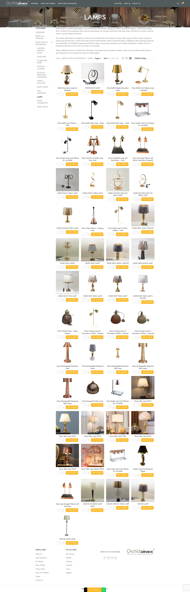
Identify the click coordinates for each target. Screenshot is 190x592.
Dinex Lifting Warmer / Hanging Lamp (92, 229)
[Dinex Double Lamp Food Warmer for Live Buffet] (142, 109)
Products (69, 565)
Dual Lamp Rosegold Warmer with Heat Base (67, 505)
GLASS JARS (41, 56)
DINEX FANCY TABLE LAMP (67, 193)
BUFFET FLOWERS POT (42, 102)
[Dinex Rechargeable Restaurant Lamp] (67, 352)
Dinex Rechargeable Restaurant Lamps (92, 367)
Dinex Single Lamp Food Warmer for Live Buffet (118, 402)
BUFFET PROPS (42, 87)
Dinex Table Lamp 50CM (142, 401)
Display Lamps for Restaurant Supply (143, 470)
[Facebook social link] (104, 557)
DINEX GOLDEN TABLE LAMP (67, 228)
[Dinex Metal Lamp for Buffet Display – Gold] (117, 214)
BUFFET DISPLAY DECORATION (42, 43)
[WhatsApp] (104, 590)
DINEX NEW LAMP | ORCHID (142, 228)
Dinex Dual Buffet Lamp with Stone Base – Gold (117, 159)
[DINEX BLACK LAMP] (92, 74)
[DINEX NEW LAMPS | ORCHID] (117, 249)
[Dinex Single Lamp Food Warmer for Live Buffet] (117, 387)
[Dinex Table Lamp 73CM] (67, 455)
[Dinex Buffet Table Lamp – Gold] (117, 109)
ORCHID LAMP (142, 504)
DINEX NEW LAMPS (67, 263)
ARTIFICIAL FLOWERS (41, 67)
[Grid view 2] (123, 58)
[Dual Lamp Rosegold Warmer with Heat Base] (67, 490)
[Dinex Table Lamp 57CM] (117, 422)
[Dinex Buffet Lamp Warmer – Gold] (67, 109)
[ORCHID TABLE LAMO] (67, 525)
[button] (72, 94)
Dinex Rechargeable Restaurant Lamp (67, 367)
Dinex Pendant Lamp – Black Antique (67, 332)
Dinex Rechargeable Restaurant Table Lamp (117, 367)
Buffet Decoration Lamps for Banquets (67, 89)
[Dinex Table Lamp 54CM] (92, 422)
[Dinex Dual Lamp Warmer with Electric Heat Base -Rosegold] (142, 144)
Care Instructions (41, 558)
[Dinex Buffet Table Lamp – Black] (92, 109)
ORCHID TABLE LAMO (67, 539)
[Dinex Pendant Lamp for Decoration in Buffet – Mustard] (92, 317)
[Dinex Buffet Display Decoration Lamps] (117, 74)
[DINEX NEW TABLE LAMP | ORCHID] (142, 282)
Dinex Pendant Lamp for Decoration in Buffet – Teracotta (143, 332)
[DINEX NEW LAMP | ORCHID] (142, 214)
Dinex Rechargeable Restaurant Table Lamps (143, 367)
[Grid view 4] (130, 58)
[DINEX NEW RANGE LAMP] (142, 249)
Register (69, 573)
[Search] (178, 3)
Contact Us (39, 580)
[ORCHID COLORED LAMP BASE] (92, 490)
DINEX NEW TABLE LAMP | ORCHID (143, 297)
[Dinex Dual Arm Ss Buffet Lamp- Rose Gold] (92, 144)
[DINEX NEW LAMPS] (67, 249)
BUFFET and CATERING (40, 37)
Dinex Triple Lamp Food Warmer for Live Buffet (118, 470)
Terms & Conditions (42, 573)
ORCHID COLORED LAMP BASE (92, 505)
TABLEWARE (40, 32)
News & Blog (40, 565)
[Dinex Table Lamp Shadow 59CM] (92, 455)
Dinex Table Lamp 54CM (92, 436)
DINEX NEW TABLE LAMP (92, 296)
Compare (69, 561)
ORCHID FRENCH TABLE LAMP (117, 504)
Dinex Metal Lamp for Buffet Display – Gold (117, 229)
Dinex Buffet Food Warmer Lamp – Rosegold (143, 89)
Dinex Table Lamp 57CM (117, 436)
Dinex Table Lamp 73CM (67, 469)
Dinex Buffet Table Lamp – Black (92, 123)
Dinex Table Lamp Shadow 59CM (92, 469)
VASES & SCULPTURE (41, 82)
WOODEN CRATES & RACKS (41, 50)
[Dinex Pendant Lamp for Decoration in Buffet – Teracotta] (142, 317)
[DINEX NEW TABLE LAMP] (92, 282)
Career (38, 576)
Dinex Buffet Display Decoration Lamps (118, 89)
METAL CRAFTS (42, 107)
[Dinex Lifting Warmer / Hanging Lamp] (92, 214)
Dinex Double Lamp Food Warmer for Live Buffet (142, 124)
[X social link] (108, 557)
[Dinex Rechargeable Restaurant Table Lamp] (117, 352)
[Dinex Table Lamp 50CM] (142, 387)
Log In (68, 569)
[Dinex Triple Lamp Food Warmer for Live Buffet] (117, 455)
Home (58, 58)
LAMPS (39, 97)
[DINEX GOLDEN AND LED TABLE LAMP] (117, 179)
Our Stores (39, 561)
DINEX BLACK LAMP (92, 88)
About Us (39, 554)
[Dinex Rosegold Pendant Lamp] (92, 387)
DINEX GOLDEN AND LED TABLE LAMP (117, 194)
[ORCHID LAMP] (142, 490)
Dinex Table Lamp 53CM (67, 436)
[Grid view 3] (126, 58)
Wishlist (68, 558)
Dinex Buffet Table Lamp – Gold (118, 123)
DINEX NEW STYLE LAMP (67, 296)
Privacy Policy (40, 569)
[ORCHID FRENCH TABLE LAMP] (117, 490)
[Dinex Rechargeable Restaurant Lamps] (92, 352)
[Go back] (81, 17)
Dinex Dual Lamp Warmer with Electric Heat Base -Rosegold (143, 159)
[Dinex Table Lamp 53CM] (67, 422)
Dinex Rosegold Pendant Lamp (92, 401)
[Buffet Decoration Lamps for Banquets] (67, 74)
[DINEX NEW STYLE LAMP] (67, 282)
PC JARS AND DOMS (42, 61)
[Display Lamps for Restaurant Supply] (142, 455)
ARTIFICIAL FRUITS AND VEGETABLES (42, 74)
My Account (70, 554)
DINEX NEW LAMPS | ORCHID (118, 263)
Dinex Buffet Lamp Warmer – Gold (67, 124)
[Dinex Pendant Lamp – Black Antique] (67, 317)
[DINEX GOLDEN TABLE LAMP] (67, 214)
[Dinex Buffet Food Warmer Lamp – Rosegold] (142, 74)
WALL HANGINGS (41, 92)
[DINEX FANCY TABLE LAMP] (67, 179)
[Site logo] (17, 3)
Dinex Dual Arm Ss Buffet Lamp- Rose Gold (93, 159)
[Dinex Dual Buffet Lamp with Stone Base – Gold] (117, 144)
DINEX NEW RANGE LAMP (143, 263)
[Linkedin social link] (115, 557)
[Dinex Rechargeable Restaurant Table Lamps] (142, 352)
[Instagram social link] (112, 557)
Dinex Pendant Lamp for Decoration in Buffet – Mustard (92, 332)
